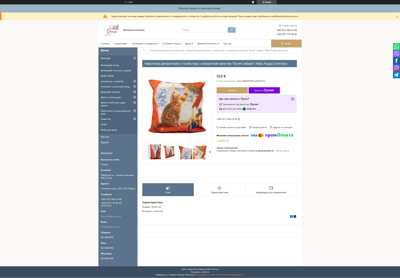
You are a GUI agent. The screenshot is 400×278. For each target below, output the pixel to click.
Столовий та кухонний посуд (115, 86)
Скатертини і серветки (112, 81)
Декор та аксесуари (111, 97)
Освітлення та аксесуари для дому (116, 112)
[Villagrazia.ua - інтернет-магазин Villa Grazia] (112, 30)
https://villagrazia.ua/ (111, 216)
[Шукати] (232, 30)
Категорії (105, 58)
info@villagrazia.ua (110, 227)
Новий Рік (106, 119)
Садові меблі (120, 43)
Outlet (104, 124)
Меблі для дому (109, 130)
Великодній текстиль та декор (116, 70)
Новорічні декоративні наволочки (168, 50)
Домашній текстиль (207, 43)
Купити (232, 90)
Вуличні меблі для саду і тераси (113, 104)
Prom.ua (215, 269)
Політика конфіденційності (233, 275)
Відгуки (105, 142)
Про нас (227, 43)
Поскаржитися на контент (207, 275)
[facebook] (291, 217)
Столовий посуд (170, 43)
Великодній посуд (110, 65)
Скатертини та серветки (144, 43)
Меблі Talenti (107, 76)
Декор (188, 43)
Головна (105, 43)
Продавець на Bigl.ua (200, 272)
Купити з (258, 90)
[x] (295, 217)
